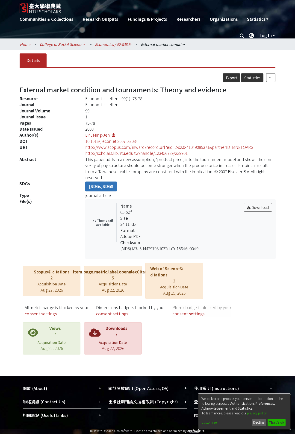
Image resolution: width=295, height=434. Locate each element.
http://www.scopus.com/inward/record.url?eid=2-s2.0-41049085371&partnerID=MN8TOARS (169, 147)
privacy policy (257, 413)
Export (231, 77)
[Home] (123, 6)
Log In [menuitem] (266, 35)
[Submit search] (242, 35)
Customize (209, 422)
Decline (259, 422)
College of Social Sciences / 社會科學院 (63, 44)
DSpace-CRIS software (117, 430)
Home (25, 44)
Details (33, 60)
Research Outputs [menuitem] (100, 19)
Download (260, 207)
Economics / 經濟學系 (113, 44)
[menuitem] (257, 19)
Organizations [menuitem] (224, 19)
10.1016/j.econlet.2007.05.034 (111, 141)
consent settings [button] (41, 314)
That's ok (276, 422)
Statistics (252, 77)
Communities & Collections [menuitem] (46, 19)
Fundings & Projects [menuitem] (147, 19)
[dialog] (244, 411)
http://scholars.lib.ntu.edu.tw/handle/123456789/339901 (136, 153)
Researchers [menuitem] (188, 19)
